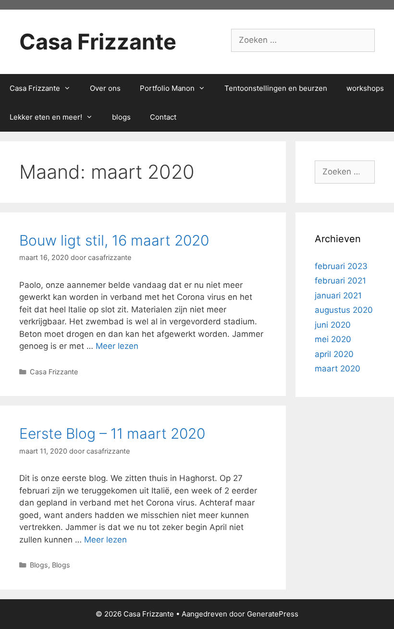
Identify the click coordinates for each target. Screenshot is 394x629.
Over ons (105, 88)
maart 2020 (337, 368)
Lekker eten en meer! (46, 117)
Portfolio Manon (167, 88)
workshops (365, 88)
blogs (121, 117)
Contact (163, 117)
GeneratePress (272, 613)
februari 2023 (341, 266)
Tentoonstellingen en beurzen (275, 88)
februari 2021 (340, 280)
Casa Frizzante (97, 41)
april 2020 (334, 354)
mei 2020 (333, 339)
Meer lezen (117, 346)
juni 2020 (333, 325)
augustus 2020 (344, 310)
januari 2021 (338, 295)
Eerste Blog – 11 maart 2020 (112, 433)
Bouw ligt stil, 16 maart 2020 (114, 240)
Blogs (39, 565)
